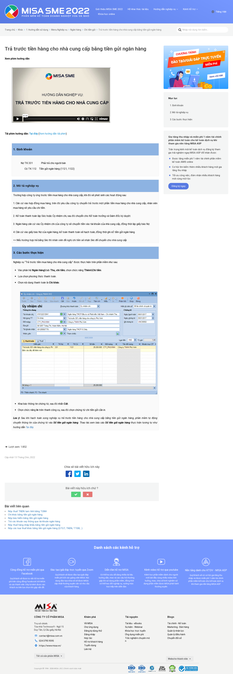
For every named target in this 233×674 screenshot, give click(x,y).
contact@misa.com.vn (50, 636)
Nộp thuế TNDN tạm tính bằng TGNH (27, 511)
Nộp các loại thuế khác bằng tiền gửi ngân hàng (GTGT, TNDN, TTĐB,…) (45, 528)
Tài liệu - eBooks (133, 623)
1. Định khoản (176, 105)
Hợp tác (88, 638)
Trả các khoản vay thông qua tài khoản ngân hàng (34, 521)
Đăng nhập (89, 634)
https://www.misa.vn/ (50, 645)
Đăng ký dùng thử (93, 631)
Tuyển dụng (90, 645)
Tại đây (29, 427)
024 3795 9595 (46, 641)
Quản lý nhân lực (175, 631)
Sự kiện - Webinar (134, 627)
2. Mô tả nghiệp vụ (179, 112)
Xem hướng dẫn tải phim (52, 133)
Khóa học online (106, 14)
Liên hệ (87, 649)
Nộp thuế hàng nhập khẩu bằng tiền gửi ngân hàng (34, 525)
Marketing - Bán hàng (178, 627)
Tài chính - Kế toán (176, 623)
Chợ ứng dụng (91, 627)
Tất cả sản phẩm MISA (48, 656)
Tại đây (34, 133)
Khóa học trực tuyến (135, 631)
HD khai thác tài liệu (138, 9)
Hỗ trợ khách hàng (93, 641)
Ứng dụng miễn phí (134, 634)
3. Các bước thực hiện (181, 119)
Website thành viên (178, 659)
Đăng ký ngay (178, 186)
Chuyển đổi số (174, 638)
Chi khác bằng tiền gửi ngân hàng (25, 514)
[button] (76, 494)
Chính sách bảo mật (72, 669)
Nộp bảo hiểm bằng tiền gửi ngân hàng (28, 518)
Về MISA (88, 623)
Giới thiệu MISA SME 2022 (109, 9)
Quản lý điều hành (176, 634)
